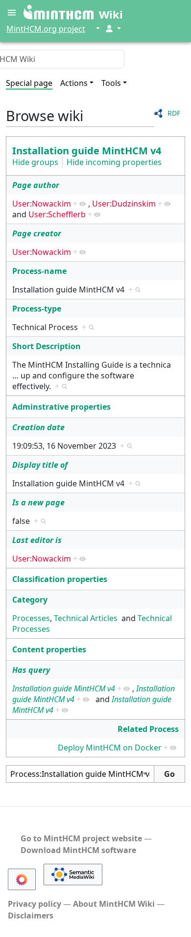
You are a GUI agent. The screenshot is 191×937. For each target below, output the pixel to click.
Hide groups (35, 162)
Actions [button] (74, 83)
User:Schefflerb (57, 214)
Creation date (38, 427)
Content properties (49, 649)
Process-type (36, 308)
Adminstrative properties (61, 406)
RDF (173, 113)
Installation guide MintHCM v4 (86, 150)
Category (30, 599)
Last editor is (37, 540)
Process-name (39, 271)
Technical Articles (86, 618)
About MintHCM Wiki (114, 903)
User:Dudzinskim (124, 203)
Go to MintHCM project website (81, 838)
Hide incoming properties (114, 162)
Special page (29, 83)
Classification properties (59, 579)
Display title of (40, 464)
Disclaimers (30, 915)
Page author (35, 185)
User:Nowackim (41, 203)
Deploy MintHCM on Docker (110, 747)
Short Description (46, 346)
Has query (31, 670)
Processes (31, 618)
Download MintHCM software (78, 850)
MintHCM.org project (45, 28)
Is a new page (38, 502)
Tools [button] (111, 83)
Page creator (36, 233)
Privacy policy (34, 903)
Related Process (148, 729)
